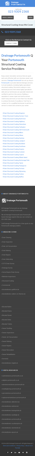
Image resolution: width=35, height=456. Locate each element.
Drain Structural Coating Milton (13, 132)
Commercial (6, 285)
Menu (30, 17)
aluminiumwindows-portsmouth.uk (13, 384)
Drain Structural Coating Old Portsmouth (16, 130)
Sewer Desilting (7, 328)
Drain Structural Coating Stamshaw (15, 124)
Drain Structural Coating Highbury (14, 121)
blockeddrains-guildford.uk (10, 289)
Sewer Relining (6, 341)
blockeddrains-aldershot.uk (10, 402)
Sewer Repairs (6, 346)
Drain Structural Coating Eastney (14, 138)
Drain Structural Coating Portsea (14, 168)
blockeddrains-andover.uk (10, 406)
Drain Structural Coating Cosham (14, 152)
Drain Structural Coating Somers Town (16, 116)
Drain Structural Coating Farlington (14, 127)
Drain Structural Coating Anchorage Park (16, 160)
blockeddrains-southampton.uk (12, 423)
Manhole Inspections (9, 276)
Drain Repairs (6, 255)
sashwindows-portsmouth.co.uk (12, 376)
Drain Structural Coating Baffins (14, 177)
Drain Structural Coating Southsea (14, 146)
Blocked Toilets (7, 324)
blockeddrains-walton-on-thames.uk (13, 294)
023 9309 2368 (13, 31)
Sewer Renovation (8, 350)
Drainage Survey (7, 268)
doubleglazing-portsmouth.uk (11, 389)
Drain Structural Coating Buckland (14, 143)
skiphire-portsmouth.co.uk (10, 380)
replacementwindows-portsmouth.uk (14, 397)
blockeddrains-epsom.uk (10, 432)
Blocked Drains (7, 311)
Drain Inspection (7, 242)
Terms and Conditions (9, 445)
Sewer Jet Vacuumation (10, 337)
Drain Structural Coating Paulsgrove (15, 166)
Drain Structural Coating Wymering (14, 171)
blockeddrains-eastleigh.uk (10, 415)
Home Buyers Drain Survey (10, 272)
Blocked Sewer (7, 315)
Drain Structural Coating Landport (14, 141)
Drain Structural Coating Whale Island (15, 157)
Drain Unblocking (7, 259)
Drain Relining (6, 250)
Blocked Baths (6, 307)
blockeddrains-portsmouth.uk (11, 419)
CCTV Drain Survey (8, 263)
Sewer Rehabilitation (8, 354)
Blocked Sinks (6, 320)
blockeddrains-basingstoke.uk (11, 410)
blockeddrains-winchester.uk (11, 428)
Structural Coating (8, 281)
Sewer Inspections (8, 333)
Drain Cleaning (6, 237)
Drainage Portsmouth (17, 200)
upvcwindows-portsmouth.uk (11, 393)
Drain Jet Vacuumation (9, 246)
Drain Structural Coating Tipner (13, 163)
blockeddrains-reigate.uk (10, 363)
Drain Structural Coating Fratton (14, 174)
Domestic (5, 359)
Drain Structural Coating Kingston (14, 113)
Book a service (8, 17)
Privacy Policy (20, 445)
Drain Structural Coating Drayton (14, 149)
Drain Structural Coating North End (14, 119)
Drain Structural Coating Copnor (14, 155)
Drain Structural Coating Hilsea (13, 135)
